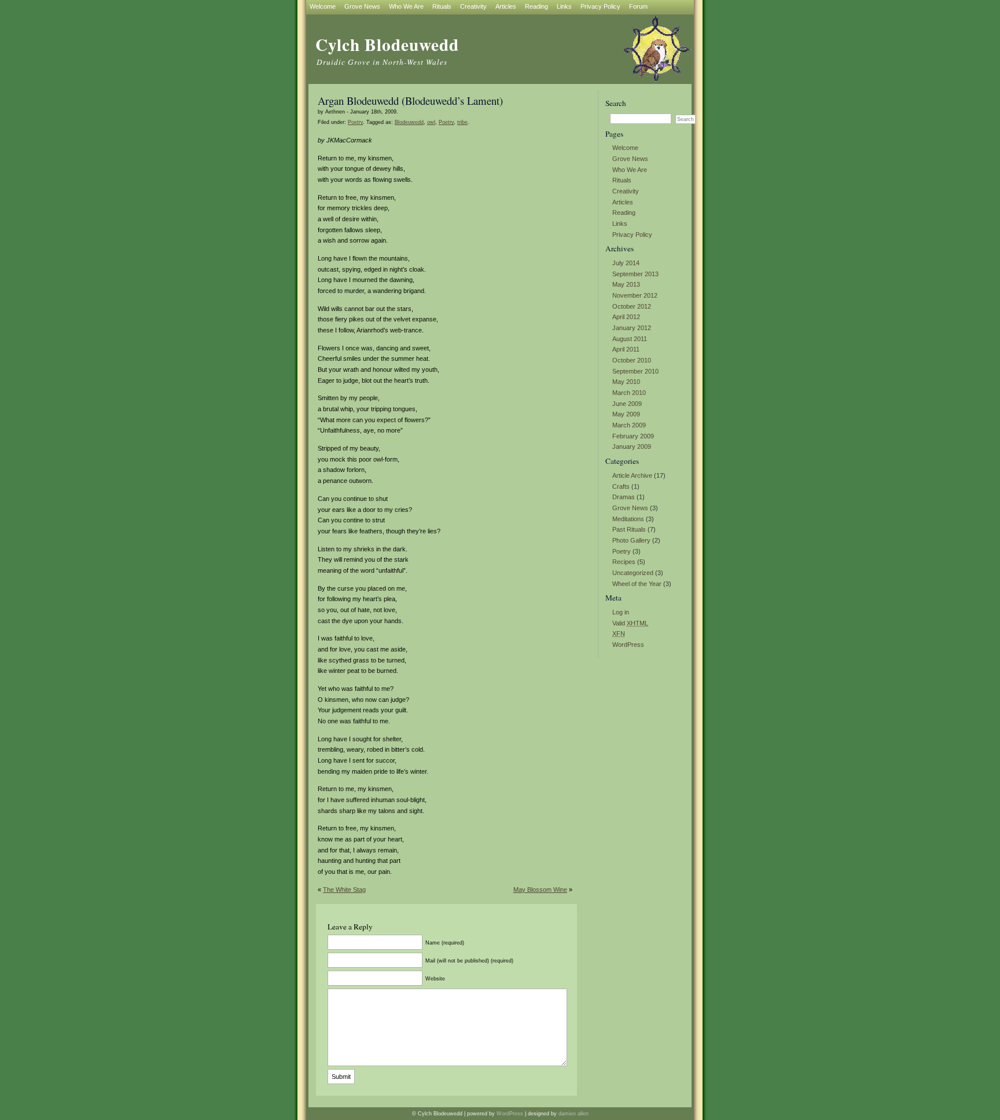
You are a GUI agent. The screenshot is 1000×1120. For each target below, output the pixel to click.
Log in (620, 612)
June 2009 (627, 403)
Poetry (621, 551)
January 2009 (631, 446)
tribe (462, 122)
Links (619, 223)
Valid (630, 623)
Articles (622, 202)
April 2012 (626, 316)
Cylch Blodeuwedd (387, 44)
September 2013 (635, 273)
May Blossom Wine (540, 889)
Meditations (628, 518)
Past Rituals (629, 529)
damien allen (573, 1114)
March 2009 (629, 425)
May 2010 (626, 381)
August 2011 (629, 338)
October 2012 (631, 306)
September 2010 (635, 371)
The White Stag (344, 889)
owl (431, 122)
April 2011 (625, 349)
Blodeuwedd (409, 122)
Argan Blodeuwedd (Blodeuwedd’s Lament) (410, 100)
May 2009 (626, 414)
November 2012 (634, 295)
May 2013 (626, 284)
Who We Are (629, 169)
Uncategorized (632, 572)
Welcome (625, 147)
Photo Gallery (631, 540)
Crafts (621, 486)
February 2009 (633, 436)
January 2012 (631, 327)
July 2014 (625, 262)
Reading (623, 212)
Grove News (630, 158)
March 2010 (629, 392)
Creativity (625, 191)
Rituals (621, 180)
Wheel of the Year (636, 583)
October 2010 (631, 360)
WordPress (628, 644)
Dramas (623, 496)
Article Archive (632, 475)
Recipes (623, 561)
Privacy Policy (632, 234)
